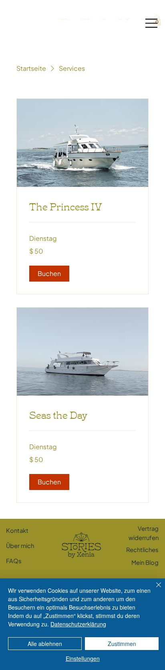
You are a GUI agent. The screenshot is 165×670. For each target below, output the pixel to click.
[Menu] (150, 23)
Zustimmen (122, 644)
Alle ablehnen (45, 644)
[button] (49, 274)
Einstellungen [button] (83, 658)
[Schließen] (153, 589)
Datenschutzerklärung (78, 624)
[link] (82, 206)
